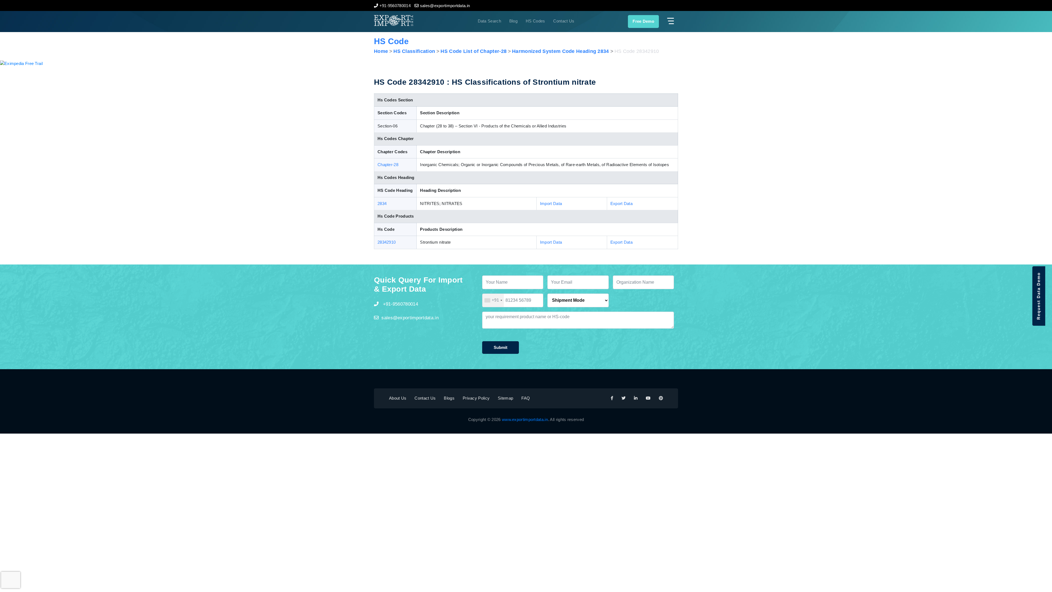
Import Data (551, 203)
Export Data (621, 203)
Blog (513, 21)
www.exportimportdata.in (525, 419)
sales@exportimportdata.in (410, 317)
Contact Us (563, 21)
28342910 (387, 242)
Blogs (449, 398)
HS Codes (535, 21)
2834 (382, 203)
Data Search (489, 21)
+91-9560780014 (399, 304)
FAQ (525, 398)
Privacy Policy (476, 398)
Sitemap (505, 398)
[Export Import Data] (412, 20)
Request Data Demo (1038, 296)
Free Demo (643, 21)
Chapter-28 (388, 164)
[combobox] (493, 300)
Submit (500, 347)
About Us (397, 398)
